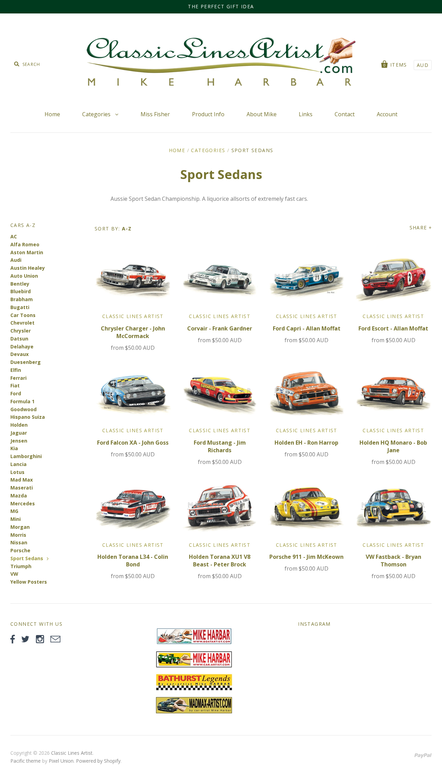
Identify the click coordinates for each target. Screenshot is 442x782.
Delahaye (21, 346)
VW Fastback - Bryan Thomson (393, 560)
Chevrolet (22, 322)
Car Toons (23, 315)
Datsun (19, 338)
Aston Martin (26, 252)
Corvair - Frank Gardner (219, 328)
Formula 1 (22, 401)
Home (52, 114)
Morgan (20, 527)
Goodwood (23, 409)
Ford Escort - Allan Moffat (393, 328)
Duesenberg (25, 362)
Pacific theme (25, 761)
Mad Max (21, 479)
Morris (18, 535)
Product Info (208, 114)
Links (306, 114)
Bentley (19, 283)
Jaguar (18, 432)
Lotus (17, 472)
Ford (15, 393)
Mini (15, 519)
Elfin (15, 370)
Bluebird (20, 291)
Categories (97, 114)
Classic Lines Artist (133, 316)
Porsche (20, 550)
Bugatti (19, 307)
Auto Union (24, 276)
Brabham (21, 299)
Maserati (21, 487)
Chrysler (20, 330)
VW (14, 574)
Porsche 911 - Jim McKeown (306, 557)
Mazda (18, 495)
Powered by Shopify (98, 761)
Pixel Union (61, 761)
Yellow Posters (28, 581)
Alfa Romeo (24, 244)
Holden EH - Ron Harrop (306, 442)
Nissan (18, 542)
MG (14, 511)
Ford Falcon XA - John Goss (133, 442)
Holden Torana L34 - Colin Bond (132, 560)
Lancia (18, 464)
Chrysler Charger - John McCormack (133, 332)
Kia (14, 448)
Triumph (20, 566)
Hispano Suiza (27, 417)
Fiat (15, 385)
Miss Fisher (155, 114)
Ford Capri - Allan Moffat (306, 328)
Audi (15, 260)
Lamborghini (26, 456)
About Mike (262, 114)
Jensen (18, 440)
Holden (19, 425)
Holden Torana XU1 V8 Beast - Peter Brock (219, 560)
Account (387, 114)
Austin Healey (27, 268)
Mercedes (22, 503)
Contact (345, 114)
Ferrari (18, 378)
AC (13, 236)
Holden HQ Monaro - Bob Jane (393, 446)
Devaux (19, 354)
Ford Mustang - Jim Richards (220, 446)
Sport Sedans (26, 558)
